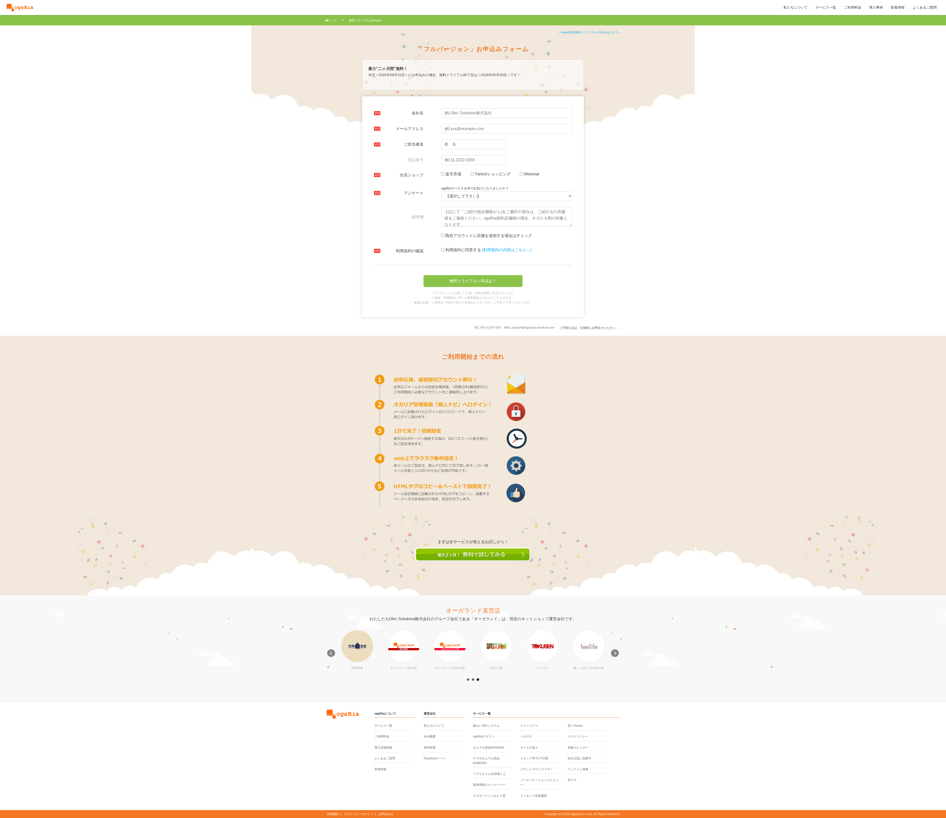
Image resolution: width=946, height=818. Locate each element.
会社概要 (430, 736)
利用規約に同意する (462, 250)
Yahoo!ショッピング (492, 174)
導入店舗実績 (383, 747)
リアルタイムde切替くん (489, 774)
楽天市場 (452, 174)
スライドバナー (578, 736)
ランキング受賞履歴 (533, 796)
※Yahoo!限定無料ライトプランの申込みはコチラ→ (590, 32)
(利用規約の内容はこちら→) (507, 250)
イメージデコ (529, 725)
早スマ (572, 780)
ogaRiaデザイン (484, 736)
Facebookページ (435, 758)
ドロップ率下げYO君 (534, 758)
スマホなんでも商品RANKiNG (486, 761)
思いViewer (575, 725)
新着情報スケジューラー (489, 784)
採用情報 (430, 747)
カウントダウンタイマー (536, 769)
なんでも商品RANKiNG (488, 747)
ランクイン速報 (578, 769)
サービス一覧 (825, 7)
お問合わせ (385, 814)
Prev (331, 653)
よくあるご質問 (924, 7)
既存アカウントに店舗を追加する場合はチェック (488, 236)
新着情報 (898, 7)
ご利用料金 (852, 7)
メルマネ (526, 736)
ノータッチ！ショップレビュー (539, 782)
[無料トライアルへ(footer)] (473, 559)
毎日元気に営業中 (579, 758)
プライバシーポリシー (358, 814)
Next (615, 653)
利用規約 (333, 814)
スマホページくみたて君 (489, 796)
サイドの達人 (529, 747)
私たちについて (795, 7)
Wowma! (531, 174)
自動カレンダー (578, 747)
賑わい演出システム (486, 725)
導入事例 (876, 7)
